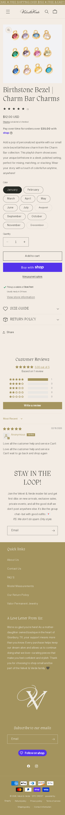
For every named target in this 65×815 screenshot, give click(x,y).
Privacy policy (36, 801)
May (43, 198)
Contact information (42, 807)
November (14, 225)
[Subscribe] (53, 530)
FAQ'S (10, 577)
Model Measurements (20, 586)
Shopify (8, 801)
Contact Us (14, 568)
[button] (8, 11)
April (28, 198)
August (45, 208)
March (11, 198)
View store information (21, 297)
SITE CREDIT (37, 796)
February (33, 189)
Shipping (6, 122)
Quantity (7, 234)
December (39, 226)
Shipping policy (24, 807)
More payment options (32, 277)
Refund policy (20, 801)
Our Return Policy (18, 595)
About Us (13, 560)
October (37, 216)
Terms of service (53, 801)
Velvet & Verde (23, 796)
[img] (12, 429)
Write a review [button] (32, 405)
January (12, 189)
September (14, 216)
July (26, 207)
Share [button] (10, 332)
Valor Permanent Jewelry (22, 603)
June (10, 207)
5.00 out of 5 (42, 367)
